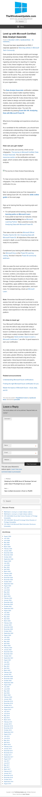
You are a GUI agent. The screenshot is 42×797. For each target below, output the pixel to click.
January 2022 (8, 650)
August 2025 (7, 561)
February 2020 (8, 697)
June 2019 (7, 713)
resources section (9, 157)
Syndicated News (25, 40)
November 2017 (8, 753)
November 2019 (8, 703)
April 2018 (7, 742)
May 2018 (6, 740)
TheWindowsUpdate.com (21, 16)
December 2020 (8, 676)
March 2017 (7, 769)
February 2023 (8, 623)
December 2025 (8, 553)
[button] (18, 171)
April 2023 (7, 619)
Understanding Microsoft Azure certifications (18, 379)
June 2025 (7, 565)
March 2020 (7, 695)
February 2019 (8, 722)
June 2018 (7, 738)
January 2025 (8, 575)
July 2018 (6, 736)
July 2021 (6, 662)
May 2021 (6, 666)
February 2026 (8, 549)
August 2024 (7, 586)
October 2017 (8, 755)
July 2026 (6, 538)
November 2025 (8, 555)
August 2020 (7, 685)
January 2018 (8, 748)
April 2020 (7, 693)
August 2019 (7, 709)
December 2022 (8, 627)
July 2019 (6, 711)
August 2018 (7, 734)
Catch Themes (26, 794)
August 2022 (7, 635)
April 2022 (7, 643)
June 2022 (7, 639)
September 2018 (8, 732)
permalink (17, 399)
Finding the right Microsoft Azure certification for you (21, 384)
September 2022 (8, 633)
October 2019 (8, 705)
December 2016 (8, 775)
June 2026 (7, 540)
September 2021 (8, 658)
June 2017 (7, 763)
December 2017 (8, 750)
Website (6, 459)
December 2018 (8, 726)
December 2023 (8, 602)
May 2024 (6, 592)
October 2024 (8, 582)
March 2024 (7, 596)
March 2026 (7, 546)
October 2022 (8, 631)
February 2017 (8, 771)
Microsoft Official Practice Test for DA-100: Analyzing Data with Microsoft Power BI (18, 235)
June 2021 (7, 664)
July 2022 (6, 637)
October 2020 (8, 680)
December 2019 (8, 701)
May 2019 (6, 715)
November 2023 (8, 604)
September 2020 (8, 682)
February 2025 (8, 573)
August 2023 (7, 610)
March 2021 (7, 670)
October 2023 (8, 606)
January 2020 (8, 699)
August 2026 (7, 536)
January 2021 (8, 674)
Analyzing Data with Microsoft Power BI (19, 224)
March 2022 (7, 645)
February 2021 (8, 672)
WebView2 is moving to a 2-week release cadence (18, 512)
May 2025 (6, 567)
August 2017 (7, 759)
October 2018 (8, 730)
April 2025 (7, 569)
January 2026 (8, 551)
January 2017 (8, 773)
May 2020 (6, 691)
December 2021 (8, 652)
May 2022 (6, 641)
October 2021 (8, 656)
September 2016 (8, 781)
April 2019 (7, 718)
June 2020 (7, 689)
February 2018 (8, 746)
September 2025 (8, 559)
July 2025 (6, 563)
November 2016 (8, 777)
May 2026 (6, 542)
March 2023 (7, 621)
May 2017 (6, 765)
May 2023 (6, 617)
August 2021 (7, 660)
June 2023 (7, 614)
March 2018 (7, 744)
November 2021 (8, 654)
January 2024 (8, 600)
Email (6, 452)
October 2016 (8, 779)
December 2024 (8, 577)
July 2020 (6, 687)
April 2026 (7, 544)
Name (6, 445)
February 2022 (8, 647)
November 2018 (8, 728)
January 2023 (8, 625)
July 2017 (6, 761)
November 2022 (8, 629)
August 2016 (7, 783)
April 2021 (7, 668)
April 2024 (7, 594)
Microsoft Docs (11, 253)
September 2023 (8, 608)
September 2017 (8, 757)
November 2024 (8, 579)
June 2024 (7, 590)
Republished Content (22, 398)
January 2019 (8, 724)
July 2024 (6, 588)
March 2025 (7, 571)
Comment (7, 418)
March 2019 (7, 720)
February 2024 (8, 598)
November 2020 (8, 678)
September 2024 (8, 584)
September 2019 (8, 707)
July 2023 (6, 612)
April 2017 (7, 767)
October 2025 (8, 557)
